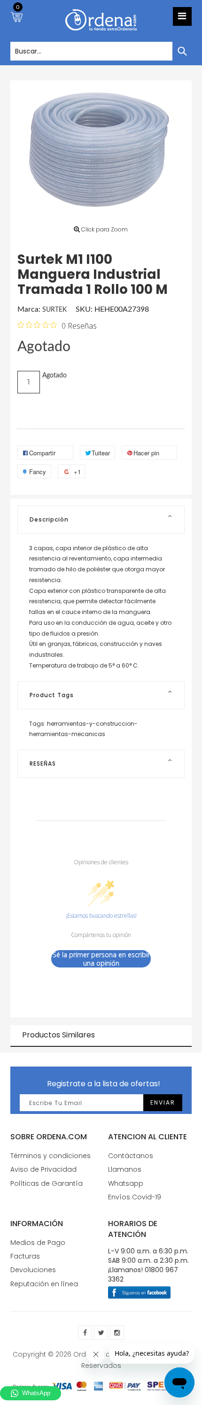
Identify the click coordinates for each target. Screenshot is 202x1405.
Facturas (25, 1256)
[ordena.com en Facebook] (85, 1333)
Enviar (162, 1102)
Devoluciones (33, 1269)
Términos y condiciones (50, 1155)
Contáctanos (130, 1155)
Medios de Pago (37, 1242)
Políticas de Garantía (46, 1183)
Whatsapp (125, 1183)
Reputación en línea (44, 1284)
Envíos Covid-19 (134, 1197)
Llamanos (124, 1169)
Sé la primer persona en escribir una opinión (101, 958)
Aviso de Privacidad (43, 1169)
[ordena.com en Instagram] (117, 1333)
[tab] (100, 520)
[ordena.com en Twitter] (101, 1333)
